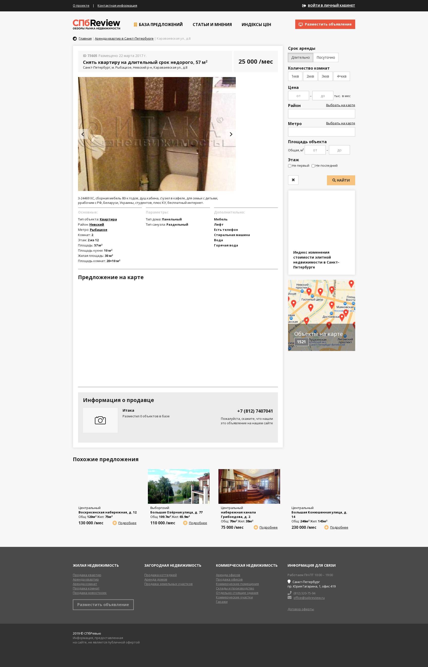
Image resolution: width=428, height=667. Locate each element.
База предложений (160, 24)
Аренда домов (155, 579)
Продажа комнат (86, 588)
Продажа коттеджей (160, 575)
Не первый (300, 165)
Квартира (108, 219)
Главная (85, 38)
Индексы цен (256, 24)
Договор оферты (301, 609)
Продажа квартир (87, 575)
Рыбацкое (98, 229)
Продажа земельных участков (168, 584)
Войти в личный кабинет (331, 5)
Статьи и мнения (212, 24)
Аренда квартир (86, 579)
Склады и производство (235, 588)
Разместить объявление (328, 24)
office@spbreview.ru (309, 597)
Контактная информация (117, 5)
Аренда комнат (85, 584)
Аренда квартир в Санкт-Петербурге (124, 38)
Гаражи (222, 601)
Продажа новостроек (90, 592)
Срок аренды (301, 48)
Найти (343, 180)
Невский (96, 224)
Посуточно (326, 57)
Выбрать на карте (340, 105)
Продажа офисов (229, 579)
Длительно (300, 57)
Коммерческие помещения (237, 584)
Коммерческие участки (234, 597)
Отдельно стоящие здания (237, 592)
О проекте (81, 5)
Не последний (327, 165)
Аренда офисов (228, 575)
